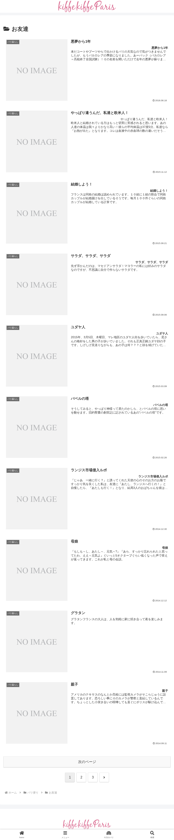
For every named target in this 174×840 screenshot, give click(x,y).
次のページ (87, 762)
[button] (161, 610)
